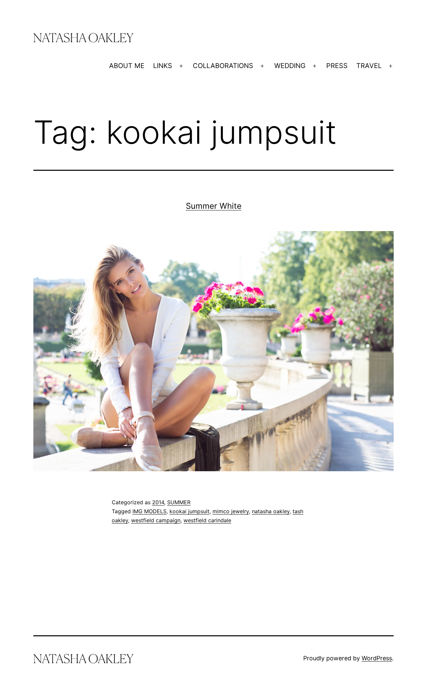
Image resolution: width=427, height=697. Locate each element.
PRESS (337, 66)
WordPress (377, 658)
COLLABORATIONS (223, 66)
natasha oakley (271, 511)
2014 (158, 502)
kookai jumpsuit (189, 511)
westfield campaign (155, 520)
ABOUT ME (126, 66)
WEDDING (290, 66)
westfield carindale (207, 520)
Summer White (214, 206)
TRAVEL (369, 66)
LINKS (162, 66)
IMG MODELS (149, 511)
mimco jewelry (230, 511)
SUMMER (178, 502)
